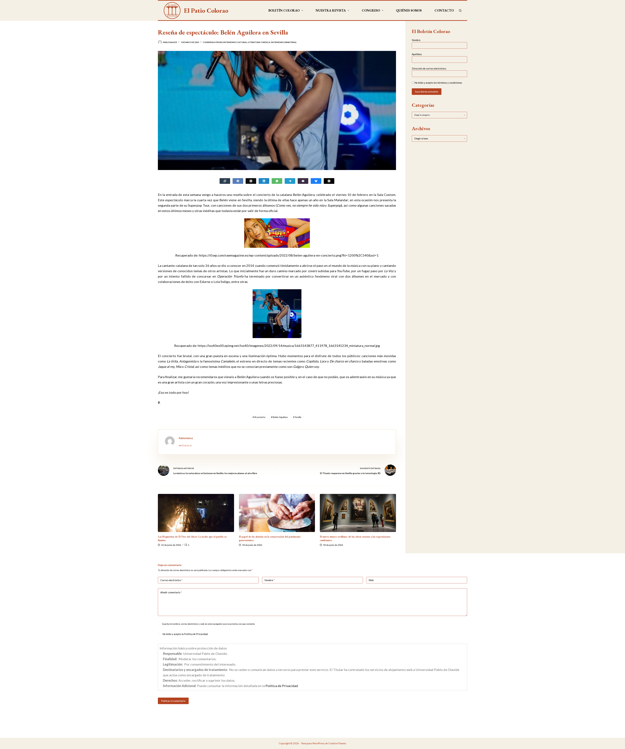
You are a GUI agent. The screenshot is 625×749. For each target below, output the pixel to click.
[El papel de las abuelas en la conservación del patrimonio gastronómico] (277, 513)
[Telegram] (290, 181)
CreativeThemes (337, 743)
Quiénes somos (409, 10)
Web (371, 580)
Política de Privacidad (196, 634)
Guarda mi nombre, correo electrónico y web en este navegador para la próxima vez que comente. (208, 624)
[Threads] (251, 181)
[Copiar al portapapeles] (225, 181)
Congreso (371, 10)
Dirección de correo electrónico (429, 68)
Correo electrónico (171, 580)
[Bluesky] (316, 181)
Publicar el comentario (173, 700)
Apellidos (417, 54)
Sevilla (297, 417)
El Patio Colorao (206, 10)
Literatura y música (259, 42)
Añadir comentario (171, 592)
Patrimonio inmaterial (284, 42)
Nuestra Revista (331, 10)
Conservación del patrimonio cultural (225, 42)
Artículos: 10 (185, 445)
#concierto (259, 417)
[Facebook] (238, 181)
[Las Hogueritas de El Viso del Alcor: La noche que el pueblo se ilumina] (196, 513)
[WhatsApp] (277, 181)
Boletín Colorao (284, 10)
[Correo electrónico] (303, 181)
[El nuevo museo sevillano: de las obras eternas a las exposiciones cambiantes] (358, 513)
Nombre (416, 40)
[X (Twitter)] (329, 181)
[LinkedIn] (264, 181)
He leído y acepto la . (185, 634)
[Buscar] (460, 10)
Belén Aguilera (279, 417)
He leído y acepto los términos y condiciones (438, 82)
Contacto (444, 10)
